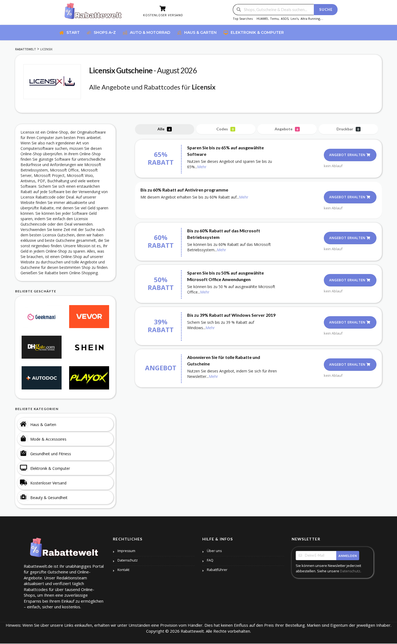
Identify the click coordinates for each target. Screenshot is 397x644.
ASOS (284, 18)
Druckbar (348, 129)
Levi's (294, 18)
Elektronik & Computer (50, 468)
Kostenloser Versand (48, 483)
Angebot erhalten (347, 155)
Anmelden (347, 555)
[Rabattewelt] (93, 12)
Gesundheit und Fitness (50, 453)
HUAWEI (262, 18)
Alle (163, 129)
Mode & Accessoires (48, 439)
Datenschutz (127, 560)
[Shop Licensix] (52, 81)
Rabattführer (217, 569)
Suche (325, 9)
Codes (225, 129)
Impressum (126, 551)
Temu (274, 18)
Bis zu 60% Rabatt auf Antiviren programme (184, 189)
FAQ (210, 560)
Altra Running (310, 18)
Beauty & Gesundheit (49, 497)
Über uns (214, 551)
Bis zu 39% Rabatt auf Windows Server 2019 (231, 315)
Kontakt (123, 569)
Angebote (286, 129)
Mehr (201, 166)
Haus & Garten (43, 424)
